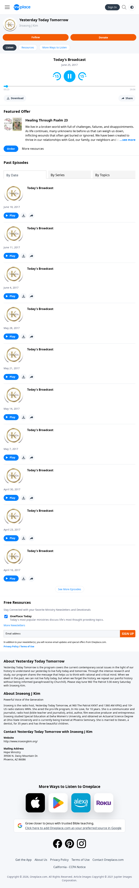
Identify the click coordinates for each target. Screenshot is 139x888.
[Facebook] (57, 843)
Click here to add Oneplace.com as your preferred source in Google (73, 828)
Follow (35, 37)
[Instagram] (81, 843)
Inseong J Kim (28, 26)
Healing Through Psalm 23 (46, 120)
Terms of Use (80, 860)
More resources (33, 149)
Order (11, 148)
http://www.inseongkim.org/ (21, 741)
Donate (103, 37)
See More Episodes (69, 589)
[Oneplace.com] (22, 7)
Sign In (112, 7)
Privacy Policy (59, 860)
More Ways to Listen (54, 47)
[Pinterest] (69, 843)
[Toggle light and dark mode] (132, 7)
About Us (41, 860)
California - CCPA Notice (69, 867)
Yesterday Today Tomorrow (43, 19)
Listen (9, 47)
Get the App (23, 860)
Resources (28, 47)
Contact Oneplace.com (108, 860)
